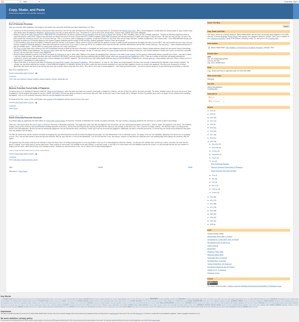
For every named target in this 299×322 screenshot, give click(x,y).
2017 (212, 135)
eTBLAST (194, 302)
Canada (43, 298)
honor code (17, 304)
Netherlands (16, 159)
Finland (120, 298)
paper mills (173, 304)
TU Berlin (144, 300)
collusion (72, 302)
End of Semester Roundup (21, 24)
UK (173, 300)
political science (256, 304)
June (213, 175)
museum (151, 304)
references (34, 306)
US (175, 300)
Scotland (91, 300)
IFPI (201, 298)
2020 (212, 124)
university (213, 306)
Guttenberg (182, 299)
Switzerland (138, 300)
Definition (80, 298)
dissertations (178, 302)
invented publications (57, 304)
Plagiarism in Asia (213, 273)
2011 (212, 207)
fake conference (225, 302)
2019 (212, 128)
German (147, 298)
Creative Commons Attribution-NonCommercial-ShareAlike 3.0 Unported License (255, 286)
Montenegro (263, 298)
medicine (130, 304)
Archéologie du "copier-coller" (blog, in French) (223, 239)
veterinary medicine (221, 306)
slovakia (124, 306)
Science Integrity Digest (215, 233)
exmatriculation (213, 302)
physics (185, 304)
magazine (109, 304)
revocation (77, 306)
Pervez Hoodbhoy (89, 34)
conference (90, 302)
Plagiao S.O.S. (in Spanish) (216, 270)
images (37, 304)
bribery (18, 302)
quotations (26, 306)
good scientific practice (277, 302)
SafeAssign (51, 300)
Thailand (165, 300)
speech (137, 306)
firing (246, 302)
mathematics (115, 304)
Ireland (229, 298)
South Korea (106, 300)
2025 (212, 111)
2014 (39, 125)
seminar (105, 306)
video (227, 306)
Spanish (116, 300)
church (39, 302)
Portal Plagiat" (233, 36)
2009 (212, 214)
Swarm (128, 300)
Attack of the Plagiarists (55, 91)
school (82, 306)
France (124, 298)
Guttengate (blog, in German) (217, 258)
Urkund (181, 300)
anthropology (253, 300)
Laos (249, 298)
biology (282, 300)
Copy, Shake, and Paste (27, 10)
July (213, 161)
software (129, 306)
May (213, 179)
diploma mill (163, 302)
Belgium (15, 298)
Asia (2, 298)
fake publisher (234, 302)
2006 (212, 224)
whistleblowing (233, 306)
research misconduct (48, 306)
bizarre (296, 300)
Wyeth (211, 300)
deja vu (149, 302)
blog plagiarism (5, 302)
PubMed (34, 300)
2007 (212, 221)
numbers (165, 304)
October (215, 151)
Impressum (139, 313)
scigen (85, 306)
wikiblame (239, 306)
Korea (236, 298)
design (157, 302)
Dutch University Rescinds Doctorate (25, 117)
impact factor (42, 304)
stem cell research (143, 306)
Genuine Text (141, 298)
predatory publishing (45, 79)
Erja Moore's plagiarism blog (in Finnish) (220, 267)
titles (188, 306)
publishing (20, 306)
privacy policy (156, 320)
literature (104, 304)
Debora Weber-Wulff (21, 73)
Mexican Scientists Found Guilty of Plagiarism (29, 88)
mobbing (135, 304)
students (159, 306)
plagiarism (36, 79)
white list (152, 58)
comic (76, 302)
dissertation (170, 303)
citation (42, 302)
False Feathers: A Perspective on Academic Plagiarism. (245, 48)
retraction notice (49, 50)
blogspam (11, 302)
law (88, 304)
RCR (37, 300)
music (155, 304)
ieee (27, 304)
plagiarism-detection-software (29, 159)
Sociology (100, 300)
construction (97, 302)
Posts (212, 97)
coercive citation (66, 302)
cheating (29, 302)
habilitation (295, 302)
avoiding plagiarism (269, 300)
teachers (172, 306)
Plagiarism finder (17, 300)
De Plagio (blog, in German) (216, 261)
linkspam (100, 304)
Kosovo (240, 298)
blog (180, 31)
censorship (24, 302)
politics (267, 304)
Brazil (38, 298)
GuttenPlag (166, 298)
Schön (75, 300)
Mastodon (210, 79)
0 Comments (12, 76)
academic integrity (237, 301)
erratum (204, 302)
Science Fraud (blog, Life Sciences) (219, 264)
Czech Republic (71, 298)
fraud (248, 302)
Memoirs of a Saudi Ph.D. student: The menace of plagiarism (67, 62)
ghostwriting (268, 302)
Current (100, 167)
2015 (212, 141)
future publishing (254, 302)
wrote (28, 42)
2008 (212, 217)
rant (31, 306)
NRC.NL (20, 121)
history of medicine (9, 304)
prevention (284, 304)
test (176, 306)
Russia (46, 300)
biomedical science (290, 300)
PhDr (11, 300)
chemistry (34, 302)
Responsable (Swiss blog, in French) (219, 236)
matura (121, 304)
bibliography (277, 300)
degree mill (144, 302)
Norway (293, 298)
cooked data (113, 302)
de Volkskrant (59, 54)
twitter (209, 306)
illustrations (31, 304)
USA (66, 79)
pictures (50, 99)
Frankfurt (128, 298)
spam (133, 306)
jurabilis (185, 313)
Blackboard (20, 298)
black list (116, 58)
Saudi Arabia (61, 79)
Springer (124, 300)
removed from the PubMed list (129, 56)
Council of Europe (58, 298)
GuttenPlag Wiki (174, 298)
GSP (137, 298)
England (107, 298)
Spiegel (120, 300)
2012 (212, 204)
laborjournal (84, 304)
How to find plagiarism (214, 87)
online (168, 304)
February (215, 189)
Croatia (64, 298)
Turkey (170, 300)
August (214, 158)
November (215, 147)
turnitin (202, 306)
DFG (76, 298)
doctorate (133, 121)
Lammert (245, 298)
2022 (212, 117)
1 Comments (12, 157)
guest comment (288, 302)
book (15, 302)
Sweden (133, 300)
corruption (123, 302)
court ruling (129, 302)
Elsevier (102, 298)
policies (250, 304)
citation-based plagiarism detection (53, 302)
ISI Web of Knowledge (208, 298)
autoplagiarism (259, 300)
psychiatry (14, 306)
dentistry (153, 302)
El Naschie (97, 298)
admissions (246, 300)
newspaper (159, 304)
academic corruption (225, 300)
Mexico (15, 108)
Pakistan (29, 79)
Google (161, 298)
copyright (118, 302)
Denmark (86, 298)
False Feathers (113, 298)
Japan (233, 298)
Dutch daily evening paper (55, 121)
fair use (219, 302)
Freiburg (133, 298)
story (26, 99)
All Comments (215, 101)
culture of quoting (136, 302)
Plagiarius (24, 300)
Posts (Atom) (22, 171)
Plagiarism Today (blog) (215, 252)
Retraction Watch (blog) (215, 255)
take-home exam (166, 306)
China (51, 298)
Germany (154, 298)
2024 (212, 114)
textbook (179, 306)
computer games (83, 302)
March (214, 185)
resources (66, 306)
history (2, 304)
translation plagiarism (194, 306)
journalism (66, 304)
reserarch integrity (59, 306)
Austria (10, 298)
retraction (54, 79)
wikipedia (245, 306)
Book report (30, 298)
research (40, 306)
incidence (48, 304)
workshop (250, 306)
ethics (207, 302)
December (215, 144)
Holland (193, 298)
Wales (204, 300)
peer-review (180, 304)
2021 (212, 121)
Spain (112, 300)
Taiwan (149, 300)
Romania (41, 300)
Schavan (63, 300)
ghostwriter (261, 302)
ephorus (200, 302)
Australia (5, 298)
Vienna (185, 300)
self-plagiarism (91, 306)
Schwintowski (70, 300)
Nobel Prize (288, 298)
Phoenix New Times (129, 31)
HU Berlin (188, 298)
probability (290, 304)
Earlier (190, 167)
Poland (30, 300)
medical (125, 304)
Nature (268, 298)
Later (10, 167)
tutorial (205, 306)
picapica (195, 304)
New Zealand (281, 298)
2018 (212, 131)
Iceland (215, 298)
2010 (212, 211)
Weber (208, 300)
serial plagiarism (111, 306)
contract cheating (105, 302)
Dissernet (91, 298)
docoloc (183, 302)
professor (3, 306)
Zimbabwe (216, 300)
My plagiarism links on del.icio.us (218, 243)
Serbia (96, 300)
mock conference (22, 79)
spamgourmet (114, 313)
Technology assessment (157, 300)
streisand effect (152, 306)
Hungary (197, 298)
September (216, 154)
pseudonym (9, 306)
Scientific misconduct (83, 300)
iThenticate (23, 304)
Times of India (21, 48)
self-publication (99, 306)
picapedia (190, 304)
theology (184, 306)
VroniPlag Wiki (273, 38)
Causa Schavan (212, 246)
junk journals (77, 304)
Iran (226, 298)
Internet (223, 298)
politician (263, 304)
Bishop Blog (211, 249)
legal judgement (93, 304)
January (215, 192)
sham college (119, 306)
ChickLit (47, 298)
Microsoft (257, 298)
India (14, 79)
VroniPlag (189, 300)
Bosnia (35, 298)
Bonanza (25, 298)
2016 (212, 138)
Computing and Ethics (218, 38)
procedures (295, 304)
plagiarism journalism (227, 304)
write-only (255, 306)
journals (71, 304)
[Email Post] (36, 73)
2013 (89, 42)
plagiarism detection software (213, 304)
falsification (241, 302)
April (213, 182)
